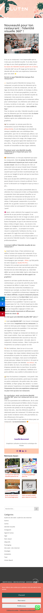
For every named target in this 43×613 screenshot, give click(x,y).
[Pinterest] (20, 451)
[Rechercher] (36, 509)
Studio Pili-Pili (22, 263)
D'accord (21, 595)
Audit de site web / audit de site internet (18, 518)
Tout (5, 557)
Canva (6, 524)
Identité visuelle (9, 527)
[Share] (2, 299)
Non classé (8, 539)
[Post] (2, 309)
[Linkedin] (23, 451)
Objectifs (7, 542)
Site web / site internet (12, 548)
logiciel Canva (9, 533)
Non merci (21, 600)
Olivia (26, 260)
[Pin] (2, 313)
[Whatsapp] (26, 451)
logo (5, 536)
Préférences (21, 606)
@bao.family (9, 129)
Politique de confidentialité (28, 610)
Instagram (7, 530)
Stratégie (7, 551)
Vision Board (8, 560)
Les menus (30, 362)
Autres (6, 521)
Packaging (7, 545)
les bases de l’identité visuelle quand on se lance (20, 67)
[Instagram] (17, 451)
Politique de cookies (12, 610)
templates (7, 554)
